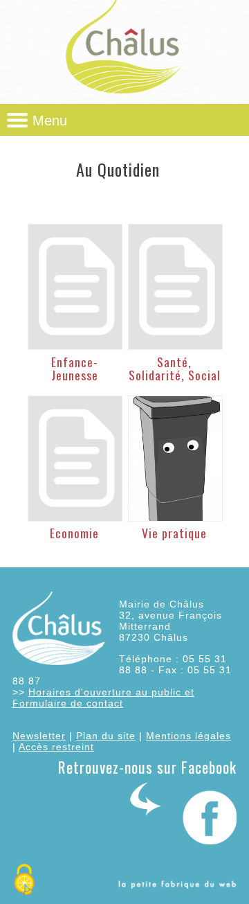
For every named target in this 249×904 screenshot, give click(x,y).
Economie (74, 533)
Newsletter (39, 735)
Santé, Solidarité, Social (175, 368)
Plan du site (106, 735)
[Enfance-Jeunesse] (75, 287)
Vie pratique (174, 533)
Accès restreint (56, 746)
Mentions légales (188, 735)
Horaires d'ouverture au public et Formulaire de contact (103, 697)
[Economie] (75, 459)
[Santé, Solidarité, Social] (175, 287)
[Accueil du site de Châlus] (124, 93)
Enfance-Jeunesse (74, 368)
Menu (50, 120)
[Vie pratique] (175, 459)
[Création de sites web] (177, 885)
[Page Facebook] (183, 841)
